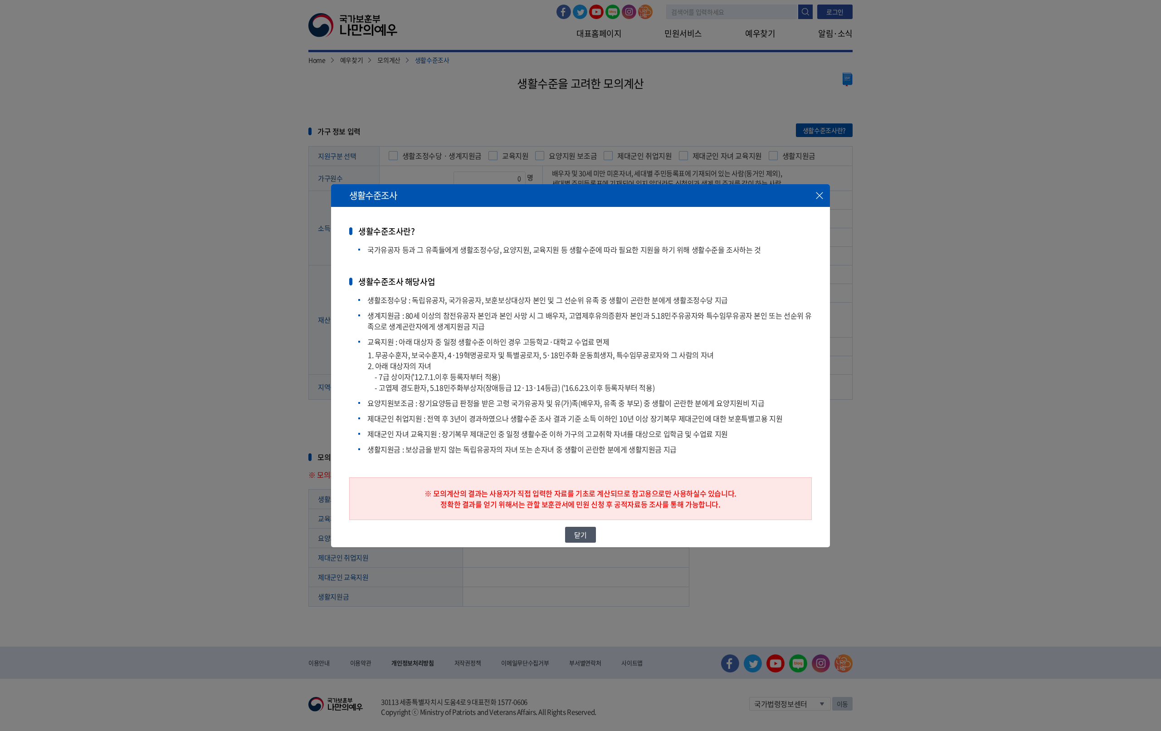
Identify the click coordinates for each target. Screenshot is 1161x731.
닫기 (580, 535)
